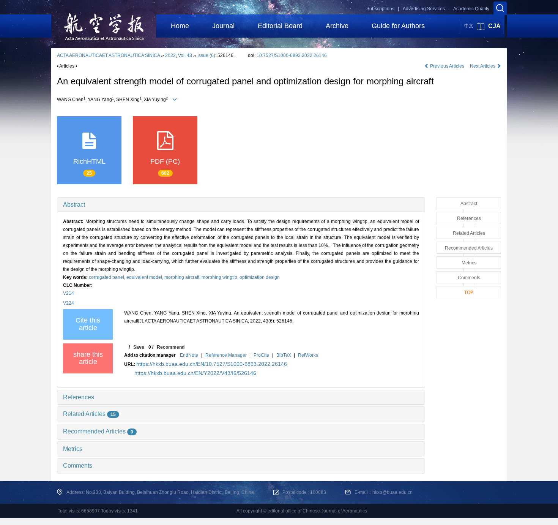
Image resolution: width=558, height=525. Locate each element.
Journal (223, 26)
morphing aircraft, (183, 277)
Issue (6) (206, 55)
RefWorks (308, 355)
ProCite (261, 355)
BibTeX (283, 355)
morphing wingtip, (221, 277)
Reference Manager (226, 355)
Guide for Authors (398, 26)
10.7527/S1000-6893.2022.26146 (292, 55)
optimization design (260, 277)
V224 (68, 303)
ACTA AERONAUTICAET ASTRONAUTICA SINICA (108, 55)
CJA (494, 26)
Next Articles (483, 66)
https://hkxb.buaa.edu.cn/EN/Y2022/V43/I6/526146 (195, 373)
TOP (468, 292)
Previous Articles (447, 66)
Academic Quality (471, 8)
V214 (68, 293)
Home (180, 26)
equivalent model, (145, 277)
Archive (337, 26)
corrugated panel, (107, 277)
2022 (170, 55)
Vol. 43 (185, 55)
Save (138, 347)
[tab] (241, 205)
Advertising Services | (426, 8)
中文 (468, 25)
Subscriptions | (382, 8)
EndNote (189, 355)
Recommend (170, 347)
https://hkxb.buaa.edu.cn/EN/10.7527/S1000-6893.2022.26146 (211, 364)
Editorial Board (280, 26)
